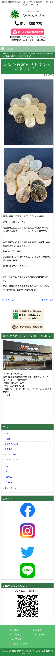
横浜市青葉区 (15, 634)
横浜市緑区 (14, 630)
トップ (7, 433)
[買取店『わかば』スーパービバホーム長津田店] (27, 18)
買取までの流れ (11, 444)
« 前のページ (7, 299)
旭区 (8, 471)
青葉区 (9, 476)
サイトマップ (15, 639)
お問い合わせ (10, 488)
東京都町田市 (40, 634)
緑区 (8, 466)
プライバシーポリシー (19, 643)
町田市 (9, 482)
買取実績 (8, 449)
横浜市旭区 (37, 630)
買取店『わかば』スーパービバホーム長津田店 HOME (22, 53)
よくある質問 (10, 454)
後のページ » (47, 299)
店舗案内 (8, 439)
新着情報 (49, 53)
